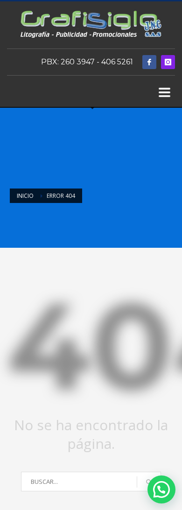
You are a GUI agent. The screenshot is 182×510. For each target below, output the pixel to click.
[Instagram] (168, 62)
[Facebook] (149, 62)
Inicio (25, 196)
